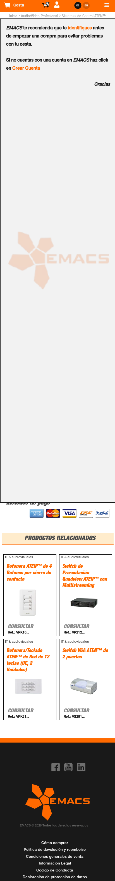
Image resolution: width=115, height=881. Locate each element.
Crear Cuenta (26, 69)
